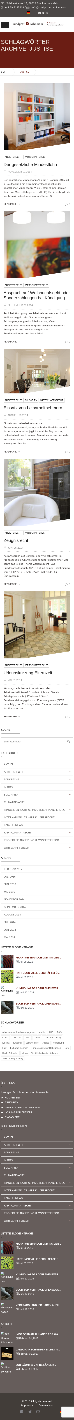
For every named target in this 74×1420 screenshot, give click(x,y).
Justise (45, 1043)
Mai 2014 (9, 937)
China (5, 1037)
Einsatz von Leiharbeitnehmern (33, 407)
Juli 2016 (10, 876)
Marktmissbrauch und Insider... (38, 957)
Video (25, 1053)
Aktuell (9, 764)
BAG (59, 1032)
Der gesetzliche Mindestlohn (30, 164)
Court (27, 1037)
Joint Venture (32, 1043)
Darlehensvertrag (52, 1037)
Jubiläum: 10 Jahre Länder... (36, 1364)
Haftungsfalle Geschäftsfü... (38, 972)
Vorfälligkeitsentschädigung (44, 1053)
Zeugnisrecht (16, 540)
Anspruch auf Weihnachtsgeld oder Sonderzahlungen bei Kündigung (37, 295)
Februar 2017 (13, 869)
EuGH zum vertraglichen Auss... (38, 1003)
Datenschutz (46, 1405)
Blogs (8, 787)
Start (4, 72)
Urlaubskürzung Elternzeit (28, 672)
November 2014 (14, 899)
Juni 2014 (10, 929)
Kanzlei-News (13, 825)
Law (4, 1048)
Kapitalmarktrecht (17, 832)
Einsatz (6, 1043)
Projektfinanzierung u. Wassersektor (31, 840)
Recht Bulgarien (10, 1053)
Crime (37, 1037)
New (67, 1048)
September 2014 (15, 907)
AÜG (51, 1032)
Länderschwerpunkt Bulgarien (46, 1048)
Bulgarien (31, 400)
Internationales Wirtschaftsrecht (29, 817)
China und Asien (15, 802)
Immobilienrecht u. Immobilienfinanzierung (34, 809)
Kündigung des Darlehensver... (38, 988)
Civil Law (16, 1037)
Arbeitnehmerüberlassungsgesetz (18, 1032)
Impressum (27, 1405)
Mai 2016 (9, 891)
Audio (42, 1032)
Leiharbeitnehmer (19, 1048)
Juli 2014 (10, 922)
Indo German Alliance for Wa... (38, 1334)
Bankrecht (11, 779)
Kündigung (58, 1043)
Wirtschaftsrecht (36, 157)
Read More (10, 204)
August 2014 (12, 914)
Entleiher (17, 1043)
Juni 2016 (10, 884)
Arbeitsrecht (13, 157)
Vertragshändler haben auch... (38, 1305)
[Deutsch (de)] (28, 12)
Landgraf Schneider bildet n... (38, 1349)
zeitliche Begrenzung (12, 1058)
